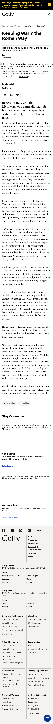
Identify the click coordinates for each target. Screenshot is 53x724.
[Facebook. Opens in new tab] (3, 530)
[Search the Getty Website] (49, 14)
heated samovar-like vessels (26, 362)
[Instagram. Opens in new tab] (20, 530)
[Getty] (8, 14)
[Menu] (47, 718)
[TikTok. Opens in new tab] (29, 530)
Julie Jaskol (9, 84)
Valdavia (5, 75)
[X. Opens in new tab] (12, 530)
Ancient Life (6, 57)
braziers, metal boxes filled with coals (21, 330)
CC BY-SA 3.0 (23, 77)
